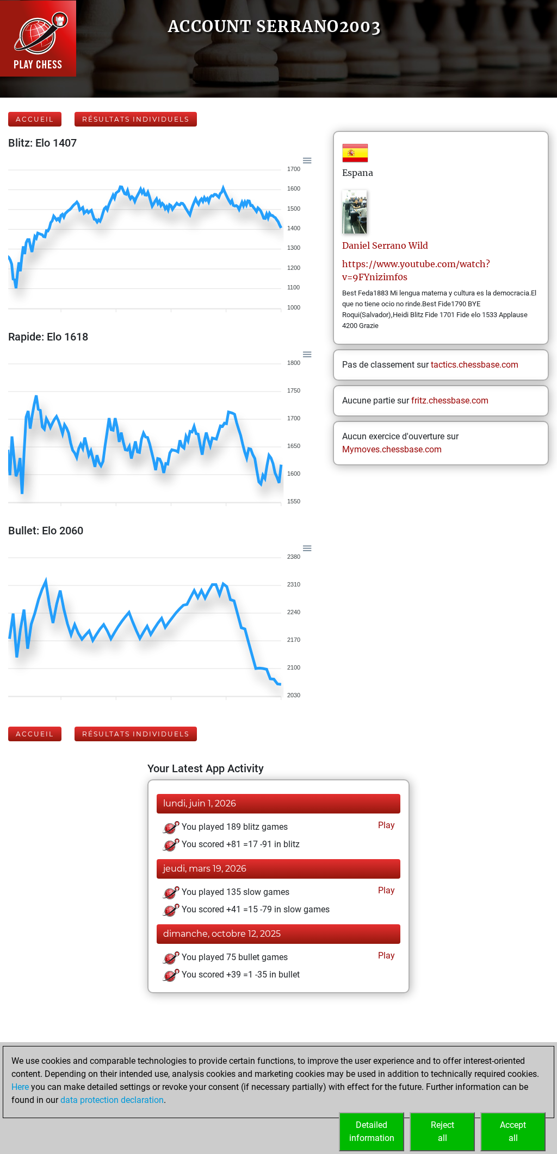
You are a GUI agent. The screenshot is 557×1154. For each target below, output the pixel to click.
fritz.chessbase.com (449, 400)
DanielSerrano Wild (385, 245)
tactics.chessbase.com (474, 365)
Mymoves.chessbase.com (392, 449)
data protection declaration (112, 1100)
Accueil (35, 119)
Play (385, 825)
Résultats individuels (135, 119)
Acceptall (513, 1131)
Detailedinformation (371, 1131)
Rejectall (442, 1131)
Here (20, 1087)
